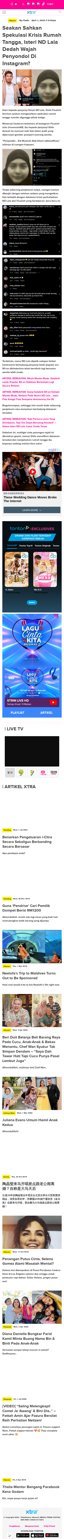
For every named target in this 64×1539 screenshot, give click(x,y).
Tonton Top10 (25, 546)
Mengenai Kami (32, 1526)
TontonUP (12, 546)
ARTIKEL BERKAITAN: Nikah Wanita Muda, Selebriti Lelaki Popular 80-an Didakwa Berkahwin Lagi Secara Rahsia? (31, 382)
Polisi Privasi (49, 1526)
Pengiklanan (14, 1526)
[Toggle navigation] (4, 12)
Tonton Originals (43, 546)
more (32, 602)
